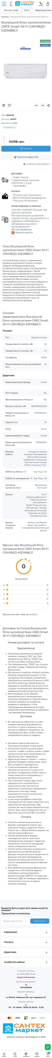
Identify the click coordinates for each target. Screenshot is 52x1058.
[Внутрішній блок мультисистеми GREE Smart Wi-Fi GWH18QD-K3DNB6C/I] (26, 69)
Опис (26, 10)
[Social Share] (48, 105)
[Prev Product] (36, 105)
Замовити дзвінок (24, 232)
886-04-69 (27, 974)
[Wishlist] (9, 105)
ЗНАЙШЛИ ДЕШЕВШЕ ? (38, 164)
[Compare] (3, 105)
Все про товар (11, 10)
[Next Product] (42, 105)
